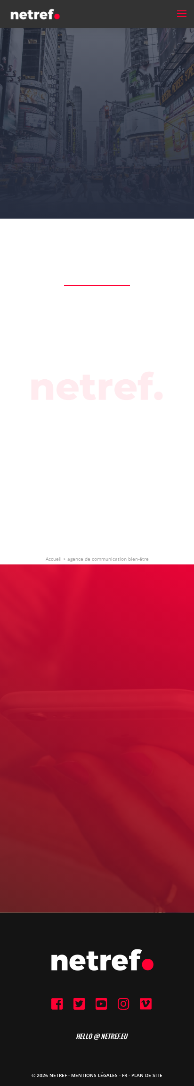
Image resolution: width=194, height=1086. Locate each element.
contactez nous (97, 780)
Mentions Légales (94, 1075)
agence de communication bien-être (108, 558)
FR (124, 1075)
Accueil (54, 558)
